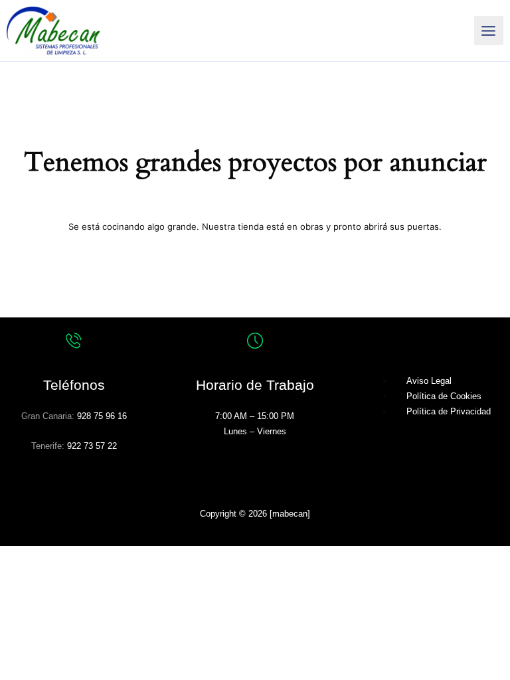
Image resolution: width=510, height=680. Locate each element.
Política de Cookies (443, 396)
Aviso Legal (429, 381)
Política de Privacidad (448, 411)
